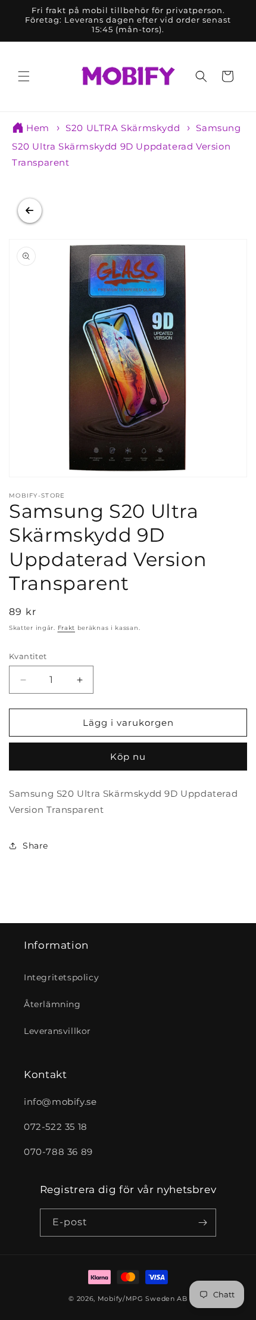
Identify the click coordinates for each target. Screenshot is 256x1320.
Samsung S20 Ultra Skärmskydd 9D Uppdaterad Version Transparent (126, 145)
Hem (37, 127)
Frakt (67, 628)
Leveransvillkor (57, 1031)
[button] (24, 76)
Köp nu (128, 756)
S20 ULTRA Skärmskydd (122, 127)
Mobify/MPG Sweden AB (143, 1298)
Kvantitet (28, 656)
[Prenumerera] (202, 1223)
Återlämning (52, 1004)
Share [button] (35, 845)
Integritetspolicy (61, 977)
